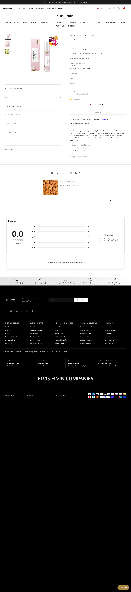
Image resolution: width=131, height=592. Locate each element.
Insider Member (59, 327)
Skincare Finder (29, 22)
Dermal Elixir (108, 333)
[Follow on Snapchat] (33, 311)
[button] (60, 226)
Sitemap (64, 352)
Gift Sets (7, 333)
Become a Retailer (85, 337)
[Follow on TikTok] (22, 311)
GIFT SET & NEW (11, 22)
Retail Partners (84, 330)
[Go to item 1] (8, 37)
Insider (71, 26)
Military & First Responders (63, 337)
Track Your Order (35, 337)
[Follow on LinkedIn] (27, 311)
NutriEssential (109, 343)
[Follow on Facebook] (6, 311)
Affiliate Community (60, 343)
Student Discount (60, 333)
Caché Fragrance (109, 340)
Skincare (45, 22)
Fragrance (71, 22)
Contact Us (33, 327)
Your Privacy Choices (31, 352)
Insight (122, 22)
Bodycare (58, 22)
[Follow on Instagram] (11, 311)
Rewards (57, 330)
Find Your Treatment (11, 337)
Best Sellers (8, 330)
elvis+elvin (108, 327)
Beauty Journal (9, 343)
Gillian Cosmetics (110, 330)
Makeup (96, 22)
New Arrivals (8, 327)
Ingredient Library (10, 340)
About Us (60, 26)
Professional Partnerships (87, 343)
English (28, 395)
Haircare (84, 22)
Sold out (98, 112)
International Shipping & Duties (50, 352)
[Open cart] (121, 8)
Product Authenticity (36, 343)
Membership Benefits (61, 340)
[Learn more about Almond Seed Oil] (50, 187)
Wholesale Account (85, 333)
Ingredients (109, 22)
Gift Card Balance (35, 340)
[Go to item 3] (8, 51)
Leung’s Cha (108, 337)
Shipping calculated (82, 94)
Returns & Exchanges (36, 333)
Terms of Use (19, 352)
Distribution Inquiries (86, 340)
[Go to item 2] (8, 44)
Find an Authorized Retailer (87, 327)
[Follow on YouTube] (17, 311)
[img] (74, 44)
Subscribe (81, 300)
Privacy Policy (9, 352)
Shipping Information (36, 330)
